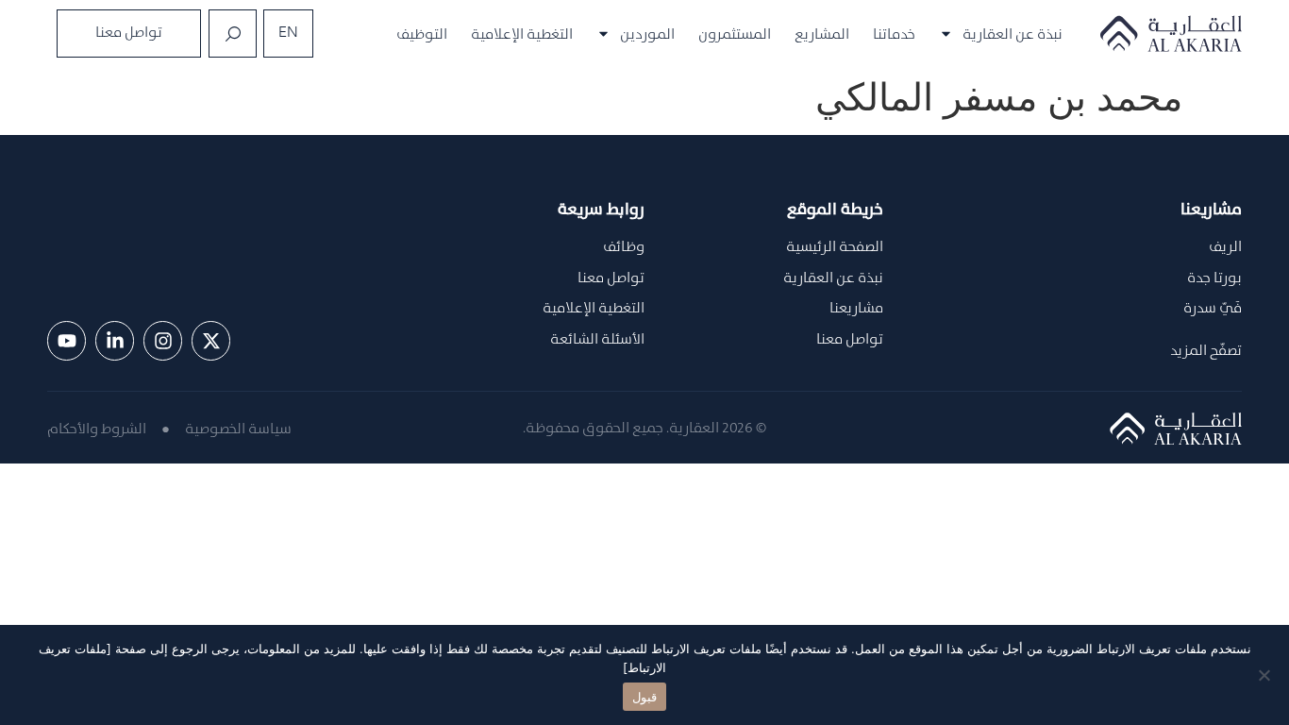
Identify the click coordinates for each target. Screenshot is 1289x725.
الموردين (647, 34)
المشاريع (822, 34)
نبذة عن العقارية (1013, 34)
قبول (644, 696)
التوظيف (421, 34)
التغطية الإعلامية (522, 34)
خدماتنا (894, 34)
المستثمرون (734, 34)
